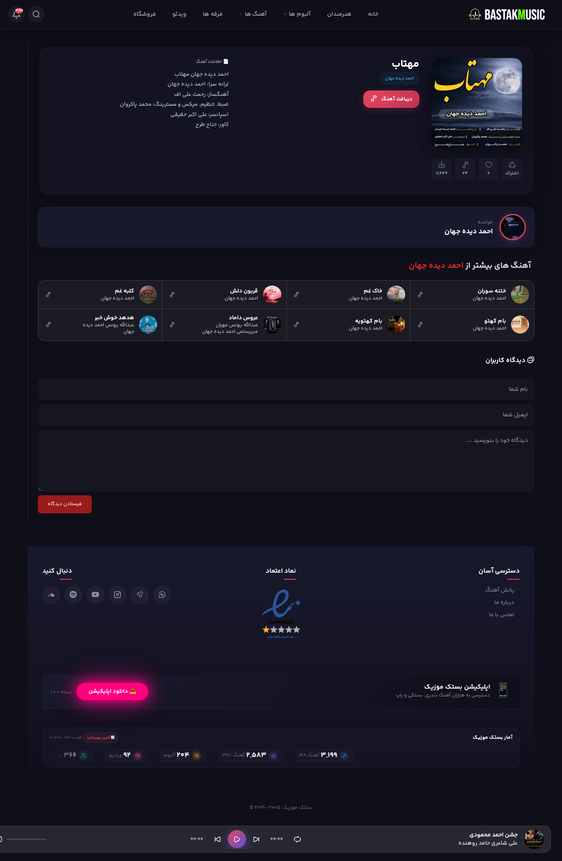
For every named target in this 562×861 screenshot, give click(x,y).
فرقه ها (212, 14)
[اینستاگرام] (117, 594)
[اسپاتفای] (73, 594)
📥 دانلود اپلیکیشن (112, 691)
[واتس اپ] (162, 594)
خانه (373, 14)
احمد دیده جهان (399, 78)
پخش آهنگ (499, 590)
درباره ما (504, 603)
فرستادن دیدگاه (65, 504)
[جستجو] (36, 14)
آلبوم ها (299, 14)
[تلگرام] (140, 594)
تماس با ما (501, 615)
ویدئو (179, 14)
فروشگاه (144, 14)
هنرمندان (339, 14)
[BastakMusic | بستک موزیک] (510, 14)
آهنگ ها (256, 14)
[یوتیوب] (95, 594)
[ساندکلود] (51, 594)
